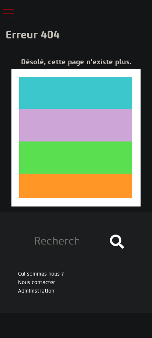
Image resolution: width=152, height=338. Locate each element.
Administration (36, 290)
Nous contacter (36, 282)
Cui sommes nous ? (41, 273)
